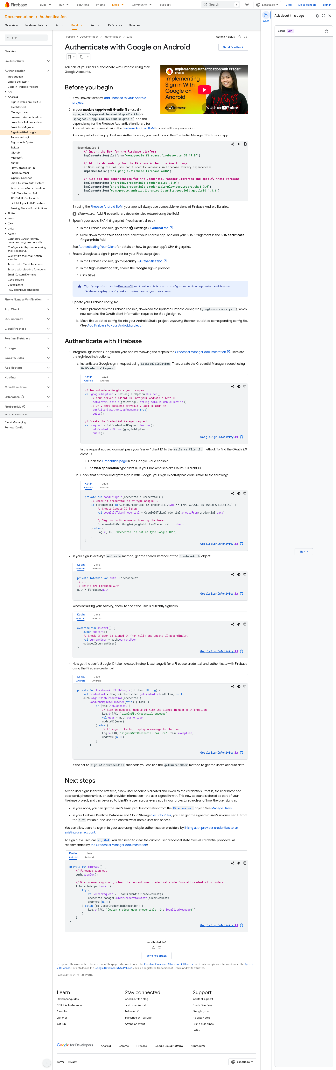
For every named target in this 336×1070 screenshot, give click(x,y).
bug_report (317, 15)
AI (57, 25)
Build (43, 4)
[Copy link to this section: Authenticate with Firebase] (146, 341)
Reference (115, 25)
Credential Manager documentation (200, 352)
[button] (23, 61)
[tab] (88, 378)
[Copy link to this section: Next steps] (99, 781)
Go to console (307, 4)
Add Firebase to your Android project (114, 326)
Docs (115, 4)
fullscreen (323, 15)
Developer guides (68, 999)
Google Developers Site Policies (113, 968)
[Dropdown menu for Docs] (123, 4)
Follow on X (132, 1011)
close (329, 15)
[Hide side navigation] (47, 1063)
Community (139, 4)
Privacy (72, 1061)
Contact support (203, 999)
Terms (60, 1061)
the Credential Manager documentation (119, 845)
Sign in (327, 4)
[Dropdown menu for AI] (63, 25)
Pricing (100, 4)
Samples (134, 25)
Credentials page (114, 461)
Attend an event (135, 1024)
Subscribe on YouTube (138, 1017)
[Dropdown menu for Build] (51, 4)
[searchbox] (26, 37)
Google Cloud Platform (169, 1046)
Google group (201, 1011)
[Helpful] (239, 37)
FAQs (196, 1030)
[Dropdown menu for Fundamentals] (47, 25)
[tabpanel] (164, 413)
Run (61, 4)
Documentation (19, 16)
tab (159, 228)
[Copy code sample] (245, 144)
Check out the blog (136, 999)
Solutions (83, 4)
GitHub (61, 1024)
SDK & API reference (69, 1005)
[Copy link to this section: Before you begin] (117, 88)
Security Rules (161, 815)
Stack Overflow (202, 1005)
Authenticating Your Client (97, 247)
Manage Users (221, 808)
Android (106, 1046)
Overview (11, 25)
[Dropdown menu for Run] (68, 4)
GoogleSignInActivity (219, 593)
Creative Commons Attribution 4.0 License (169, 964)
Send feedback (233, 47)
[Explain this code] (233, 144)
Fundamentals (34, 25)
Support (165, 4)
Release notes (201, 1017)
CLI (125, 286)
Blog (289, 4)
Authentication (52, 16)
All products (198, 1046)
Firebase (70, 36)
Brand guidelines (203, 1024)
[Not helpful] (245, 37)
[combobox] (220, 4)
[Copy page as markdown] (81, 57)
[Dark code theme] (239, 144)
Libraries (62, 1017)
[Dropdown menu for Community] (151, 4)
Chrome (124, 1046)
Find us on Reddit (135, 1005)
